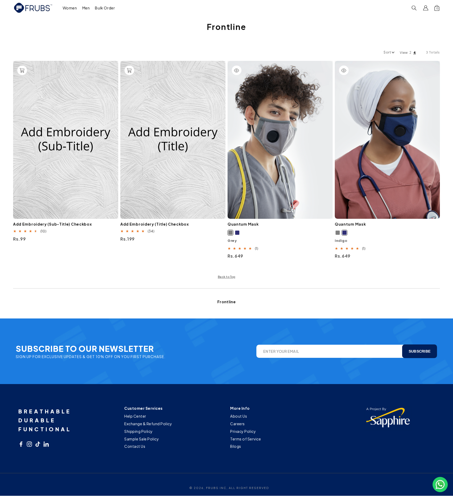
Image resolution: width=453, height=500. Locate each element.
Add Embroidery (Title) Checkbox (154, 224)
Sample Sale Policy (141, 439)
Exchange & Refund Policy (148, 423)
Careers (237, 423)
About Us (238, 416)
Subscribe (419, 351)
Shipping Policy (138, 431)
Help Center (135, 416)
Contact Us (134, 446)
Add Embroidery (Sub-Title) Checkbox (52, 224)
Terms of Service (245, 439)
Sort (387, 52)
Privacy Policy (243, 431)
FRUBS (212, 488)
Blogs (235, 446)
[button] (70, 7)
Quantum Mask (243, 224)
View (404, 53)
